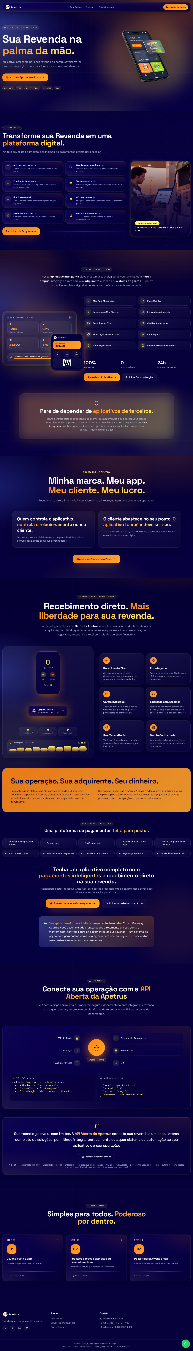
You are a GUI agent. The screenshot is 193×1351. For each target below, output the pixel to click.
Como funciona (106, 7)
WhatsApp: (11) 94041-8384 (117, 1322)
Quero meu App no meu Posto (23, 77)
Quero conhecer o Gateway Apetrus (74, 903)
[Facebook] (12, 1328)
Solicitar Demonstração (139, 377)
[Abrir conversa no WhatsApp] (186, 1344)
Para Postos (76, 7)
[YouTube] (27, 1328)
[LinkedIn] (19, 1328)
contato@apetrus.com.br (98, 1156)
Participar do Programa (19, 231)
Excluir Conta (57, 1327)
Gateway (90, 7)
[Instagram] (5, 1328)
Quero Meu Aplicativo (100, 377)
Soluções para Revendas (63, 1322)
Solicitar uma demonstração (122, 903)
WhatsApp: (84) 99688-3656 (118, 1327)
